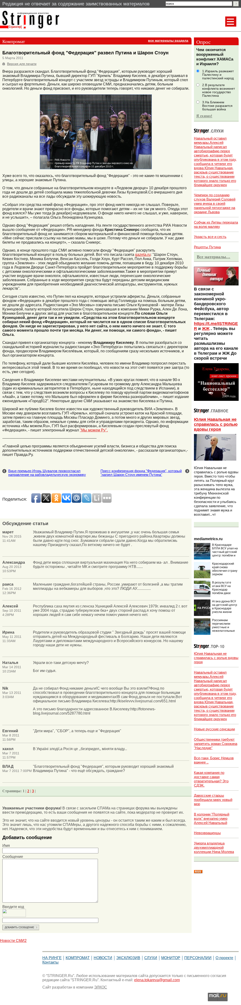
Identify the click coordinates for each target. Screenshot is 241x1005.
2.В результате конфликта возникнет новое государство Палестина (218, 90)
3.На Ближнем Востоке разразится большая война (217, 105)
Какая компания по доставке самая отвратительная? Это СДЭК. (211, 779)
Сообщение (12, 857)
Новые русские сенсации (214, 729)
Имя (6, 846)
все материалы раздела (168, 40)
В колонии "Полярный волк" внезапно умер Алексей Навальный (211, 818)
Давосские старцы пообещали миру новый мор (213, 799)
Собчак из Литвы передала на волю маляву (216, 224)
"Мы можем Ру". (94, 430)
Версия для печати (21, 64)
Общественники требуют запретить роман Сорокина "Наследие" (215, 743)
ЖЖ (205, 328)
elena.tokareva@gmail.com (157, 980)
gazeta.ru (143, 255)
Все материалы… (213, 256)
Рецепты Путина (207, 247)
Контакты (50, 962)
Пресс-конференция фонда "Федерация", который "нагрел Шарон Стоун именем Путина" (141, 473)
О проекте (224, 958)
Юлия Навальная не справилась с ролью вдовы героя (215, 424)
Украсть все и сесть (210, 237)
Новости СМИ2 (13, 941)
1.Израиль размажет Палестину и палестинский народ (218, 74)
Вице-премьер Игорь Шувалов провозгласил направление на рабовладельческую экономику (47, 473)
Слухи (150, 958)
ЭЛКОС (100, 987)
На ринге (52, 958)
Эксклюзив (128, 958)
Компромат (78, 958)
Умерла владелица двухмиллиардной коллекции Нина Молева (214, 847)
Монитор (170, 958)
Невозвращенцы (207, 833)
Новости (103, 958)
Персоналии (198, 958)
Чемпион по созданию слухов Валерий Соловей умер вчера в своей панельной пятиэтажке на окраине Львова (214, 203)
